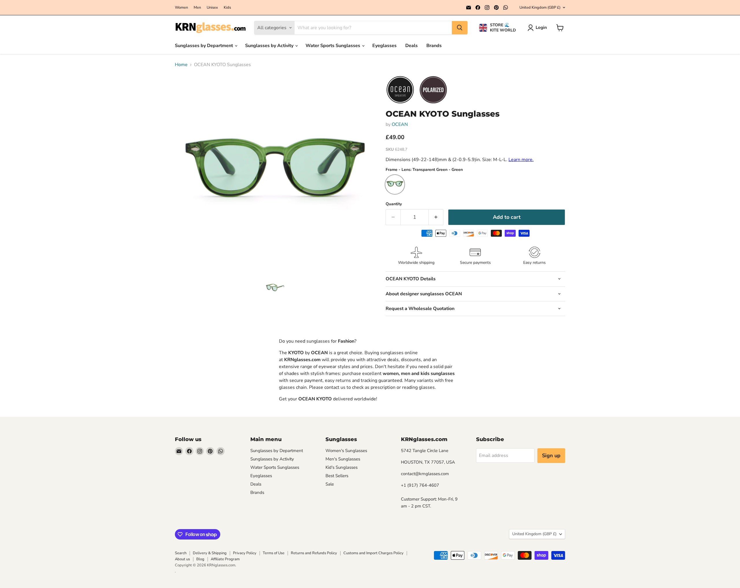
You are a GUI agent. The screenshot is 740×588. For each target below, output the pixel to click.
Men (197, 7)
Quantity (394, 204)
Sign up (551, 455)
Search (180, 553)
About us (182, 559)
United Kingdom (539, 7)
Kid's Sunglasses (341, 467)
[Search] (459, 27)
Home (181, 64)
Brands (434, 45)
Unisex (212, 7)
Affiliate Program (225, 559)
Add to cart (507, 217)
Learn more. (521, 159)
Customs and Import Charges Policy (373, 553)
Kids (227, 7)
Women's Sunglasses (346, 450)
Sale (329, 484)
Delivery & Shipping (210, 553)
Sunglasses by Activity (270, 45)
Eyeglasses (384, 45)
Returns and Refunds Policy (314, 553)
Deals (411, 45)
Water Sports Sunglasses (333, 45)
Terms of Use (273, 553)
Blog (200, 559)
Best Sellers (336, 476)
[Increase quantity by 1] (436, 217)
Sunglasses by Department (204, 45)
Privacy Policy (244, 553)
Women (181, 7)
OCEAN (400, 124)
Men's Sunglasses (342, 459)
